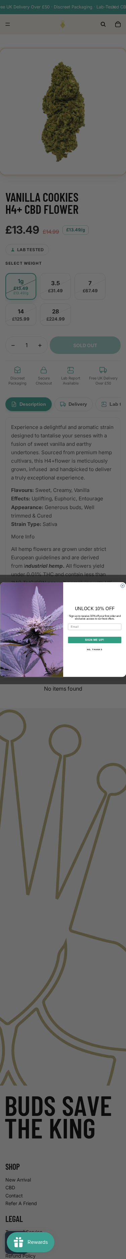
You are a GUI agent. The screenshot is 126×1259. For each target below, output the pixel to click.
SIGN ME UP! (94, 639)
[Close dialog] (123, 586)
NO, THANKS (94, 650)
